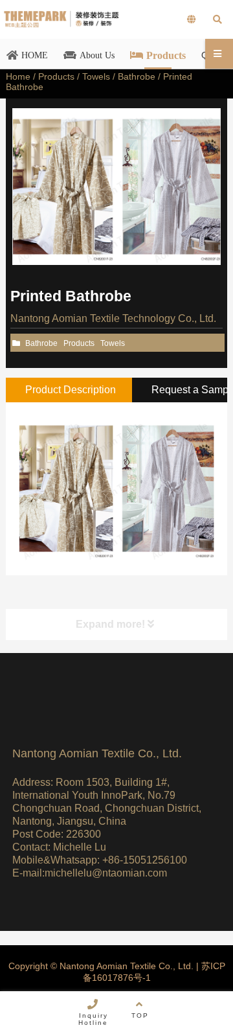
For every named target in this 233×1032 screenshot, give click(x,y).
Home (18, 76)
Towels (96, 76)
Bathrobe (136, 76)
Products (56, 76)
